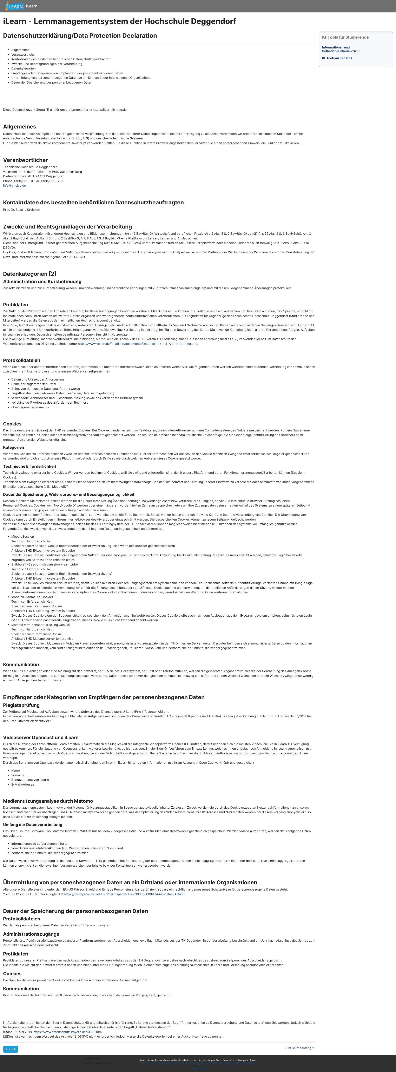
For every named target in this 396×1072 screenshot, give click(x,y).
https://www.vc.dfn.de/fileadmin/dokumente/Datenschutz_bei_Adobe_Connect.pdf (137, 344)
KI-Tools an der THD (337, 58)
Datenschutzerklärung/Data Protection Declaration (169, 1063)
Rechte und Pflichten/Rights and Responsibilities (228, 1063)
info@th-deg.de (14, 185)
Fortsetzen (198, 1068)
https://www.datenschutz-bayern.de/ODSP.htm (67, 1032)
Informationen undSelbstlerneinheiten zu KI (340, 49)
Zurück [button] (11, 1049)
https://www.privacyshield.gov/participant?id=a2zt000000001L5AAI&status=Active (124, 894)
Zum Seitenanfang (298, 1048)
